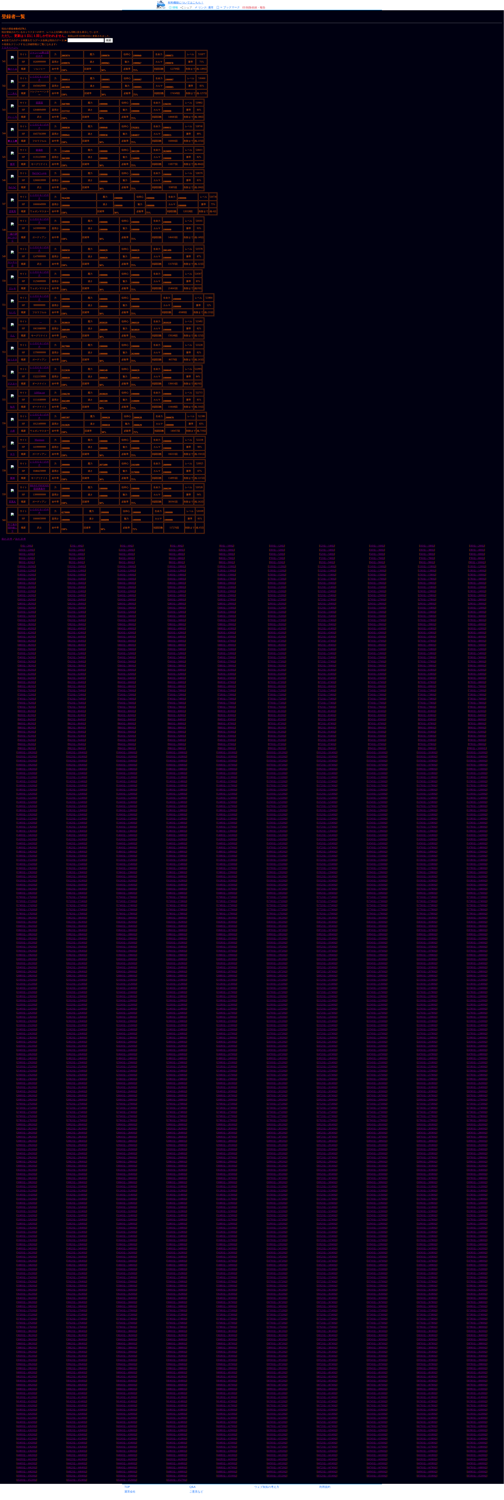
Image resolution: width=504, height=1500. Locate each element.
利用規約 (324, 1487)
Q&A (192, 1487)
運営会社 (129, 1491)
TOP (127, 1487)
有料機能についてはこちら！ (186, 2)
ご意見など (196, 1491)
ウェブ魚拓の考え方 (266, 1487)
